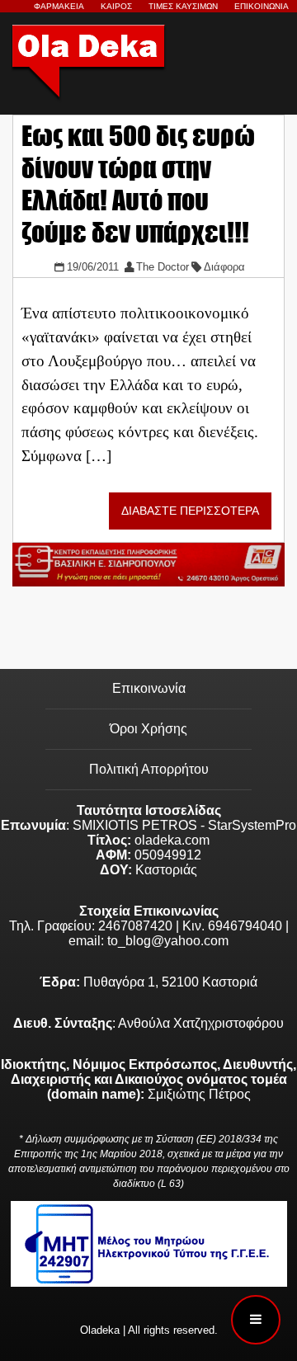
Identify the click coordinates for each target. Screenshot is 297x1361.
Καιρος (116, 6)
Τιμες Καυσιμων (183, 6)
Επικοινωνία (149, 688)
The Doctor (162, 267)
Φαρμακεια (59, 6)
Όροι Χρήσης (148, 729)
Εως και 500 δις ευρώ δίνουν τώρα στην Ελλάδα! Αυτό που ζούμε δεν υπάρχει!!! (138, 184)
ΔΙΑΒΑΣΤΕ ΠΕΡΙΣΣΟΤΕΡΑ (190, 511)
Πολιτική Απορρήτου (149, 769)
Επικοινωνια (261, 6)
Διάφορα (224, 267)
